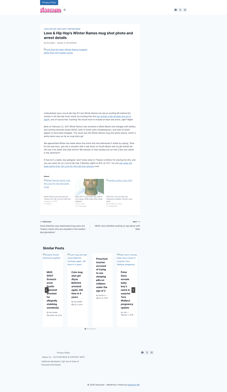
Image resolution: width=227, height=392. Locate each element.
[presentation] (53, 260)
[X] (180, 10)
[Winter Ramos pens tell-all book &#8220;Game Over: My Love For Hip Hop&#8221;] (58, 187)
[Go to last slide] (47, 290)
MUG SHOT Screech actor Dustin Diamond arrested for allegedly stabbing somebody (53, 290)
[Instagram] (185, 10)
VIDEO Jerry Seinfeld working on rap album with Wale (117, 225)
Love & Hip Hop (50, 29)
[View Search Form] (65, 10)
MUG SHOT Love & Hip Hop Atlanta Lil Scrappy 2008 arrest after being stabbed (88, 199)
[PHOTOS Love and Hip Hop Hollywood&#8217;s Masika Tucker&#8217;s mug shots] (120, 187)
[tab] (85, 328)
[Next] (133, 290)
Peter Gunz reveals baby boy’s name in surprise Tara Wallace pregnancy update (127, 290)
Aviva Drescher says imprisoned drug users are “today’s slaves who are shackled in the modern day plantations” (62, 227)
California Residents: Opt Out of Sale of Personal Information (60, 363)
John (125, 312)
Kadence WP (134, 385)
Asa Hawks (50, 43)
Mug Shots (62, 29)
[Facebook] (176, 10)
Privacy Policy (49, 2)
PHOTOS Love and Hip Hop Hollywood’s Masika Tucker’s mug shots (119, 199)
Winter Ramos (74, 29)
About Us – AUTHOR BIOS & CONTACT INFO (63, 357)
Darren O (102, 295)
